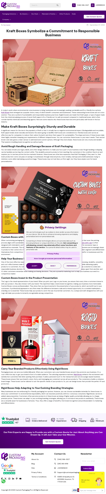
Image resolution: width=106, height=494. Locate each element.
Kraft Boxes (5, 113)
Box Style (35, 14)
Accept (34, 266)
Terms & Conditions (38, 477)
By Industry (24, 14)
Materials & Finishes (48, 14)
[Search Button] (57, 5)
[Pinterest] (16, 478)
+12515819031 (100, 5)
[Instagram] (9, 479)
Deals (74, 14)
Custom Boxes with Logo (83, 243)
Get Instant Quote (94, 17)
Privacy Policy (36, 472)
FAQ (33, 468)
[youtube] (20, 479)
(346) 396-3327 (83, 5)
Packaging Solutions (9, 14)
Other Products (64, 14)
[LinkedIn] (13, 478)
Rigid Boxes (78, 374)
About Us (35, 459)
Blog (33, 464)
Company (5, 19)
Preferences (71, 266)
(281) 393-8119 (62, 464)
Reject (53, 266)
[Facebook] (2, 478)
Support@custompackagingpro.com (71, 472)
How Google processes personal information (53, 258)
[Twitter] (5, 479)
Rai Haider (6, 25)
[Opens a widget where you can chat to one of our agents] (91, 482)
